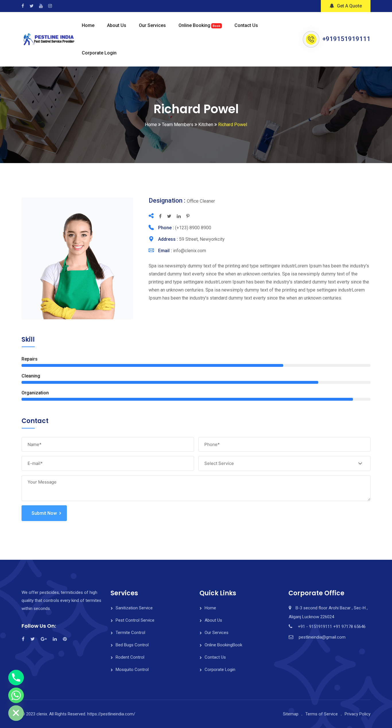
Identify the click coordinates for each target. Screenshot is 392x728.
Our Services (152, 25)
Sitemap (290, 714)
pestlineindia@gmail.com (322, 637)
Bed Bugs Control (132, 644)
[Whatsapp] (16, 695)
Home (88, 25)
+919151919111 (346, 38)
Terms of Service (321, 714)
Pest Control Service (135, 620)
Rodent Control (130, 657)
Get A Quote (349, 6)
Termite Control (130, 632)
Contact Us (246, 25)
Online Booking (199, 25)
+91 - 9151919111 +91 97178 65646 (332, 626)
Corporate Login (99, 53)
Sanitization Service (134, 607)
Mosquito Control (132, 669)
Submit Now (44, 513)
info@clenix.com (189, 250)
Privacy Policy (357, 714)
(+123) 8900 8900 (193, 227)
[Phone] (16, 677)
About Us (116, 25)
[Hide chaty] (16, 713)
